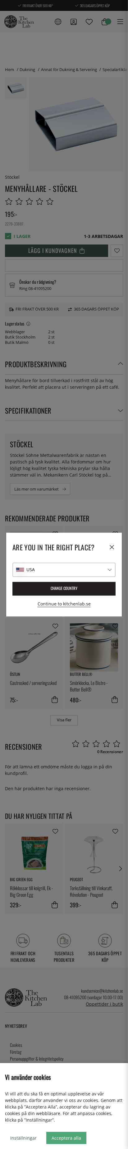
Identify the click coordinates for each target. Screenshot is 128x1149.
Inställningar (23, 1138)
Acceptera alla (66, 1138)
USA (30, 569)
